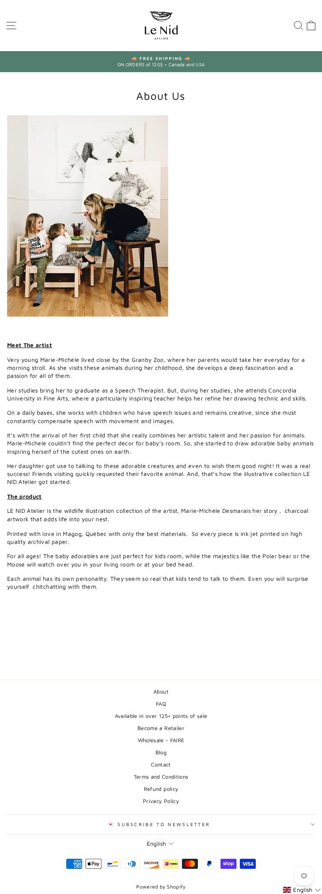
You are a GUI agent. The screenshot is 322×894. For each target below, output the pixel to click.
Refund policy (161, 789)
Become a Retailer (161, 728)
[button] (302, 890)
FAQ (161, 704)
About (161, 692)
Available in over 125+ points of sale (161, 716)
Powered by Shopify (160, 887)
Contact (161, 764)
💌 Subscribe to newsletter (159, 824)
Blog (161, 752)
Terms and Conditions (161, 777)
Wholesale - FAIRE (161, 740)
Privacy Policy (161, 801)
